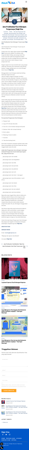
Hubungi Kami (5, 440)
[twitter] (6, 434)
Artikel (10, 31)
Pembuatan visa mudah (13, 37)
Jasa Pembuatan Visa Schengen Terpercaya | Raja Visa (14, 28)
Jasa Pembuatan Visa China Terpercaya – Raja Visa (13, 247)
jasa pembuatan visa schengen (16, 33)
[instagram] (9, 434)
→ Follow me (4, 422)
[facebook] (2, 434)
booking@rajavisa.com (10, 232)
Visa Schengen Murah (18, 39)
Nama (4, 370)
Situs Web (4, 380)
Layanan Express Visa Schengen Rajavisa (13, 282)
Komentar (5, 359)
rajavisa (6, 31)
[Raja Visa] (8, 3)
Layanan (19, 438)
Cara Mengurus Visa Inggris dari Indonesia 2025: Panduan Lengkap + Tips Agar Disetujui (13, 311)
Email (4, 375)
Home (3, 438)
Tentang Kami (10, 438)
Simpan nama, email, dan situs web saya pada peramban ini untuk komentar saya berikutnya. (13, 385)
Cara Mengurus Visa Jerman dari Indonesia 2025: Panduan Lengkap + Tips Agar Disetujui (13, 341)
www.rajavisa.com (4, 445)
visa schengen (10, 39)
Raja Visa (9, 239)
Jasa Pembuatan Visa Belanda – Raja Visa (14, 244)
